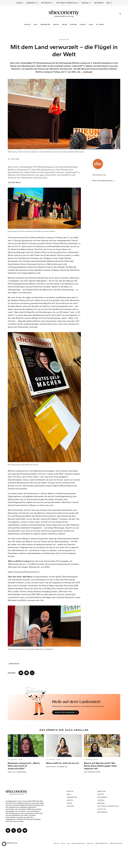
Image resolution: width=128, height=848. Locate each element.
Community (31, 3)
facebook (21, 673)
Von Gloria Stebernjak (57, 766)
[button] (4, 844)
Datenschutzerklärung (78, 843)
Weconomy (99, 3)
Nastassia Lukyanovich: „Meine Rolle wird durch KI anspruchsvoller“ (24, 766)
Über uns (101, 791)
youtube (24, 830)
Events (83, 24)
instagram (13, 830)
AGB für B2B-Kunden (101, 843)
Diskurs (73, 24)
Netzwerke (46, 3)
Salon (64, 24)
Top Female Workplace (66, 3)
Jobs (68, 843)
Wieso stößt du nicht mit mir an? (62, 763)
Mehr (101, 24)
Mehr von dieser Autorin (102, 180)
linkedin (26, 673)
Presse (63, 843)
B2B (108, 3)
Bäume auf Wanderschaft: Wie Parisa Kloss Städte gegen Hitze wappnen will (100, 766)
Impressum (90, 843)
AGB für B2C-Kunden (116, 843)
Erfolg (27, 24)
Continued (87, 72)
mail (32, 673)
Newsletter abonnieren (65, 712)
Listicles (101, 809)
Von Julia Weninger (17, 772)
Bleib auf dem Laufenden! (76, 702)
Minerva (85, 3)
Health (56, 24)
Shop (91, 24)
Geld (35, 24)
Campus (19, 3)
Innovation (45, 24)
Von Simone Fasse (92, 772)
